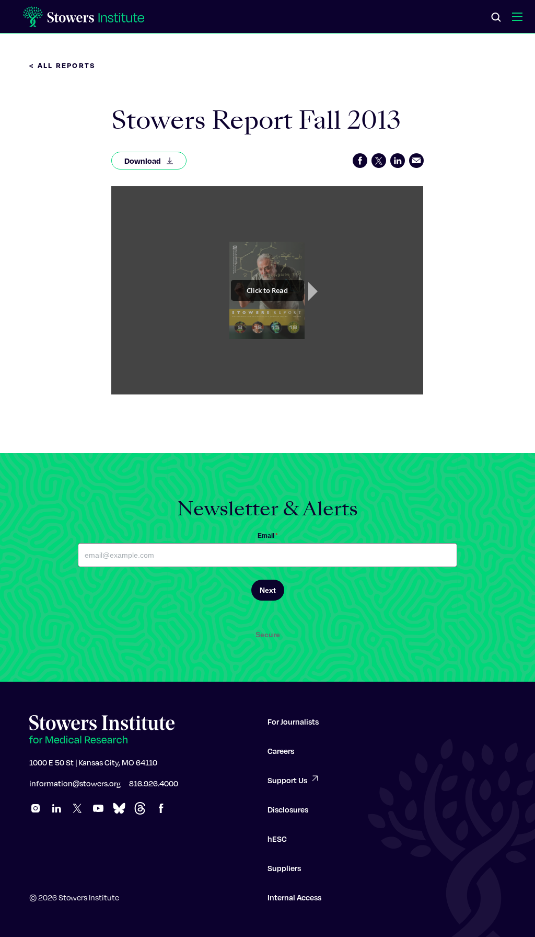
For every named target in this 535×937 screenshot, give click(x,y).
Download (142, 160)
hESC (277, 838)
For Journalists (293, 721)
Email (268, 535)
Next (268, 590)
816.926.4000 (153, 783)
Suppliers (284, 868)
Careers (281, 750)
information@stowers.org (75, 783)
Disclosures (288, 809)
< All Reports (62, 65)
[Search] (496, 17)
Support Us (287, 780)
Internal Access (294, 897)
